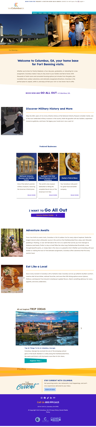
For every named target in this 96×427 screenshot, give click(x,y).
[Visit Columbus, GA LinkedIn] (51, 398)
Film (76, 1)
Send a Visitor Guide (45, 215)
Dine (45, 13)
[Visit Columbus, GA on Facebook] (45, 398)
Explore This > (35, 361)
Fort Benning (84, 13)
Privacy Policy (54, 410)
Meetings (62, 13)
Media (76, 13)
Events (55, 13)
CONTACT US (65, 1)
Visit (40, 13)
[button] (58, 1)
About (35, 13)
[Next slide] (24, 120)
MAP (70, 1)
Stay (49, 13)
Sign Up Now (50, 389)
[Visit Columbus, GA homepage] (16, 5)
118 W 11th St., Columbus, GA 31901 (48, 406)
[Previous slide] (15, 328)
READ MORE (32, 195)
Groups (69, 13)
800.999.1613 (48, 402)
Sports (73, 1)
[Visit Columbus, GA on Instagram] (41, 398)
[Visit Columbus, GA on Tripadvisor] (54, 398)
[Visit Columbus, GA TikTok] (48, 398)
